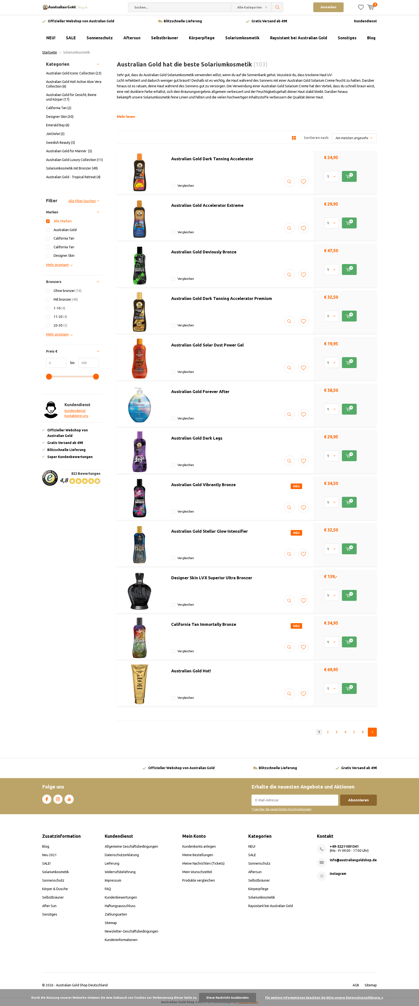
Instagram (58, 799)
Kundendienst (365, 21)
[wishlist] (361, 7)
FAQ (108, 889)
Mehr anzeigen (57, 265)
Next (372, 732)
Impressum (113, 880)
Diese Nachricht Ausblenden (227, 997)
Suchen (277, 7)
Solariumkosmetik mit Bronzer (72, 168)
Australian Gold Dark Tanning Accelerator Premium (221, 298)
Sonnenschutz (100, 38)
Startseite (49, 52)
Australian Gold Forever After (200, 391)
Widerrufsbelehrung (120, 872)
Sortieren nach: (316, 138)
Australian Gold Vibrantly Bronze (203, 484)
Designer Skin (59, 117)
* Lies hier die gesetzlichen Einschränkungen (281, 809)
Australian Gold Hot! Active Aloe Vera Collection (73, 84)
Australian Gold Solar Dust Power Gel (207, 345)
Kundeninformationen (121, 940)
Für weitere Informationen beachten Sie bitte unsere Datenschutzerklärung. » (324, 997)
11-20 (60, 317)
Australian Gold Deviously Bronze (203, 251)
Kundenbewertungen (121, 897)
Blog (371, 38)
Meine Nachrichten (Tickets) (203, 863)
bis (70, 363)
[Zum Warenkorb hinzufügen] (349, 176)
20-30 (60, 325)
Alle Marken (63, 221)
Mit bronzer (66, 299)
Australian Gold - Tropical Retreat (73, 177)
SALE (71, 38)
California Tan (58, 108)
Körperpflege (202, 38)
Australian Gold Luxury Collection (74, 160)
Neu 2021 (49, 855)
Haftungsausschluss (120, 906)
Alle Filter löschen (82, 201)
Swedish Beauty (60, 143)
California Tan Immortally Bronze (203, 624)
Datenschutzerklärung (122, 855)
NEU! (50, 38)
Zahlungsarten (116, 914)
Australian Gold (65, 230)
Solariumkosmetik (242, 38)
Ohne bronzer (67, 291)
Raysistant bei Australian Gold (298, 38)
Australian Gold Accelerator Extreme (207, 205)
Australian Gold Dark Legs (196, 438)
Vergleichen (185, 185)
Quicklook (289, 181)
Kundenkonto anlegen (199, 846)
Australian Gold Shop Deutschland (82, 985)
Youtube (69, 799)
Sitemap (111, 923)
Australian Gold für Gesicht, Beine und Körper (71, 97)
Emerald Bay (57, 125)
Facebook (46, 799)
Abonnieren (358, 800)
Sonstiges (347, 38)
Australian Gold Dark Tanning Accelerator (212, 158)
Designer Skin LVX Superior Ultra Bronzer (211, 577)
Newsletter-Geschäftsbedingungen (131, 931)
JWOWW (55, 134)
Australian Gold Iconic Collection (73, 73)
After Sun (49, 906)
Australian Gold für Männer (69, 151)
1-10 (59, 308)
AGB (356, 985)
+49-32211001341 (344, 846)
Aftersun (131, 38)
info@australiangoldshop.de (353, 860)
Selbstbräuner (164, 38)
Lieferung (112, 863)
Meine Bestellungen (197, 855)
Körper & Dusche (55, 889)
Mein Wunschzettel (197, 872)
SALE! (46, 863)
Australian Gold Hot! (191, 670)
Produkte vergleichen (198, 880)
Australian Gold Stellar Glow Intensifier (209, 531)
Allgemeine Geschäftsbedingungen (131, 846)
